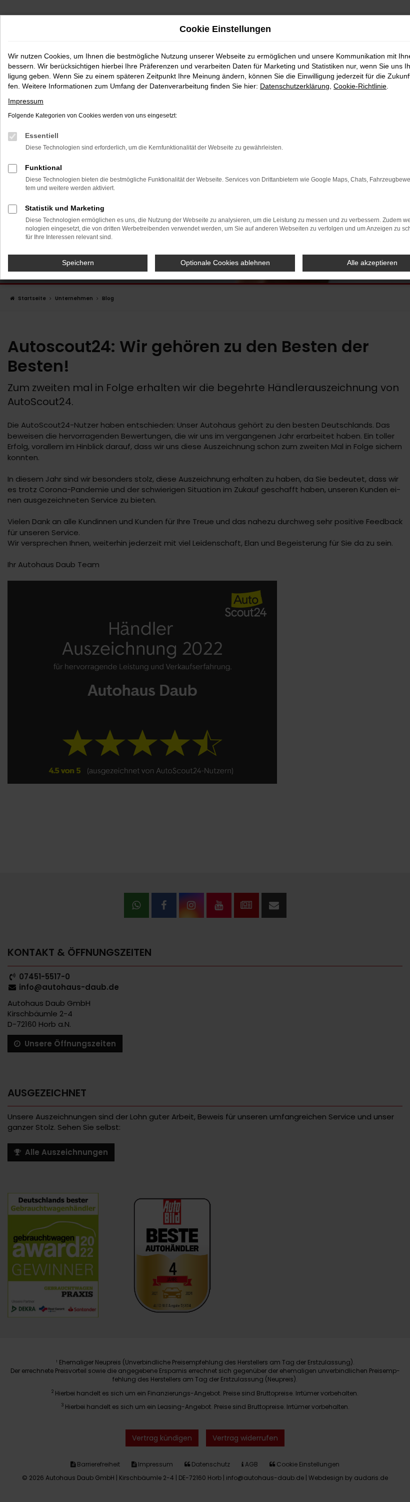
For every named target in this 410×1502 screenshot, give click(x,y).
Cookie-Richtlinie (360, 86)
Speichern (78, 263)
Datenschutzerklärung (295, 86)
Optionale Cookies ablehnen (225, 263)
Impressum (26, 101)
